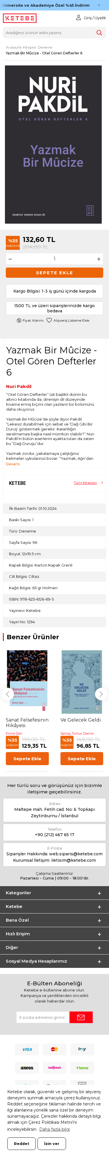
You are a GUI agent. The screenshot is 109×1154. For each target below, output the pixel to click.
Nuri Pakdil (18, 386)
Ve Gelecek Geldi (80, 720)
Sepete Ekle (54, 272)
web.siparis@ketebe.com (76, 853)
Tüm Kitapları (85, 482)
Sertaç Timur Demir (77, 733)
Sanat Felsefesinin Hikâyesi (27, 722)
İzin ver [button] (51, 1143)
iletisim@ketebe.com (73, 860)
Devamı (13, 464)
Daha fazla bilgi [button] (54, 1129)
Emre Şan (14, 733)
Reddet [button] (21, 1143)
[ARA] (99, 32)
